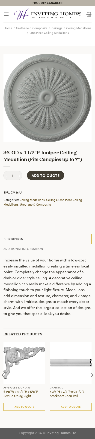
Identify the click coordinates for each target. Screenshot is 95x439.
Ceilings (56, 28)
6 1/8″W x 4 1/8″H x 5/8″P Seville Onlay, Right (20, 394)
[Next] (91, 384)
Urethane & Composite (31, 28)
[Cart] (89, 14)
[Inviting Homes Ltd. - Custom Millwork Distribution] (47, 14)
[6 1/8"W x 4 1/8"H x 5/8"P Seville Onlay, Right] (24, 363)
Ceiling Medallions (78, 28)
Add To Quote (46, 175)
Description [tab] (13, 239)
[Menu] (6, 14)
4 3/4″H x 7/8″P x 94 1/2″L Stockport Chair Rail (67, 394)
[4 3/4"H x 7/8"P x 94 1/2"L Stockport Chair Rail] (71, 363)
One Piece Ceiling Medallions (49, 32)
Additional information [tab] (23, 248)
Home (8, 28)
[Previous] (3, 384)
